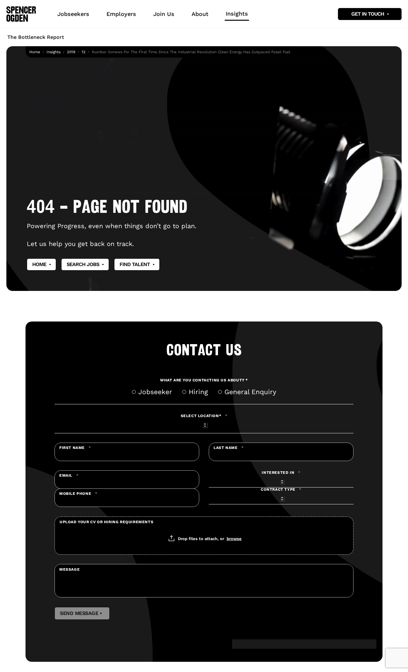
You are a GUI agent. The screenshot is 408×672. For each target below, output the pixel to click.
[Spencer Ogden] (21, 14)
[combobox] (204, 424)
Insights (237, 13)
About (200, 14)
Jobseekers (73, 14)
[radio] (134, 392)
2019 (71, 52)
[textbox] (127, 452)
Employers (121, 14)
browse (234, 538)
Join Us (163, 14)
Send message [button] (82, 613)
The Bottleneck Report (35, 37)
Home (34, 52)
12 (83, 52)
